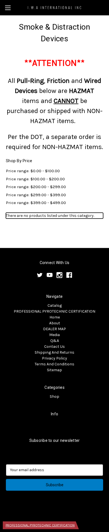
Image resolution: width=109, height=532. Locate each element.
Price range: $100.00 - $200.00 (35, 178)
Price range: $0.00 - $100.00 (33, 170)
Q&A (54, 340)
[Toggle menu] (7, 7)
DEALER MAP (54, 329)
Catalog (55, 305)
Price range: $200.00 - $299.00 (36, 186)
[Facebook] (69, 275)
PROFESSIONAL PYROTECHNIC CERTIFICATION (54, 311)
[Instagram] (59, 275)
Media (54, 334)
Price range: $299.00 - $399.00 (36, 194)
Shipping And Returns (54, 352)
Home (54, 317)
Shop (54, 396)
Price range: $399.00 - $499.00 (36, 202)
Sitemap (54, 370)
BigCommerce (64, 513)
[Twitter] (40, 275)
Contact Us (54, 346)
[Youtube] (50, 275)
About (54, 323)
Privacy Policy (54, 358)
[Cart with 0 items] (106, 7)
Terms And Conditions (54, 364)
